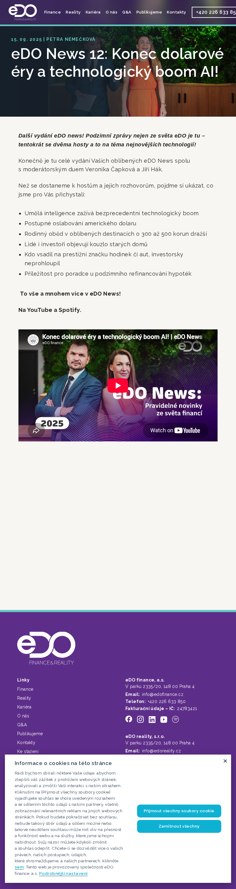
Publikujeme (149, 12)
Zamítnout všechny (179, 826)
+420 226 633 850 (167, 701)
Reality (24, 698)
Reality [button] (73, 12)
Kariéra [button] (93, 12)
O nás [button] (111, 12)
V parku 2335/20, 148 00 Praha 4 (160, 686)
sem (19, 866)
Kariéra (24, 707)
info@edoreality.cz (161, 750)
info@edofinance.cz (162, 694)
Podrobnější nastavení (63, 873)
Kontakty (176, 12)
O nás (23, 715)
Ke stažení (27, 751)
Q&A (126, 12)
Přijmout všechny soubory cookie (179, 811)
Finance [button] (52, 12)
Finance (25, 689)
